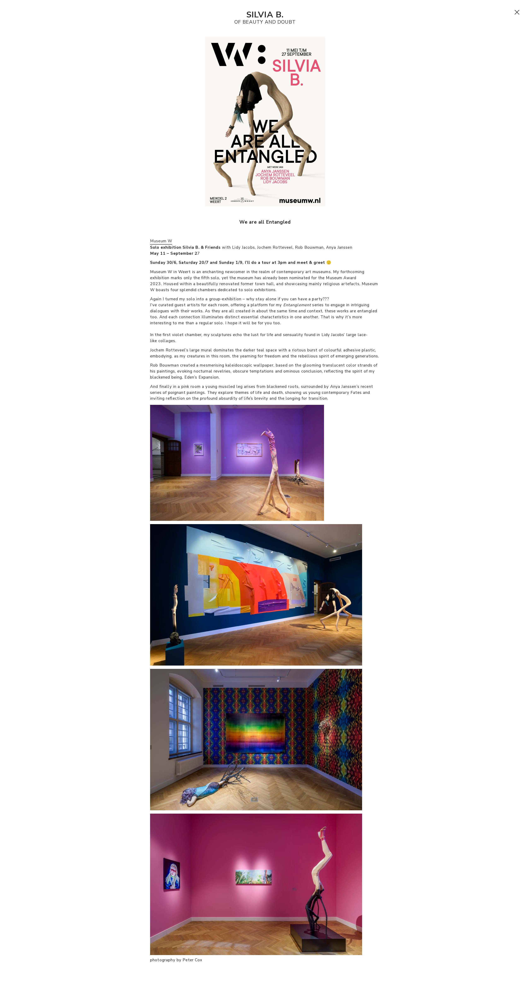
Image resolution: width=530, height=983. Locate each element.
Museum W (161, 241)
